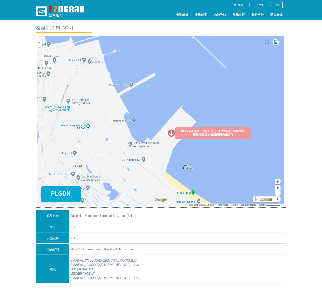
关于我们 (238, 4)
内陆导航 (220, 14)
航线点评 (239, 14)
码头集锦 (276, 14)
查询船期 (201, 14)
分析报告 (257, 14)
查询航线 (182, 14)
